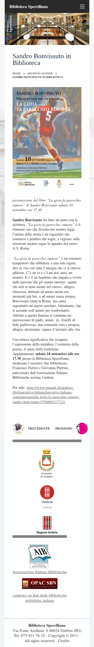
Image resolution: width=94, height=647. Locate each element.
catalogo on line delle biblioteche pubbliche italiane (40, 597)
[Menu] (82, 6)
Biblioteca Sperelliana (28, 6)
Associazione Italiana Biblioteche (40, 571)
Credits (63, 640)
